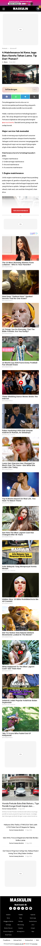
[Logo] (20, 9)
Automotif (13, 48)
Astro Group (34, 943)
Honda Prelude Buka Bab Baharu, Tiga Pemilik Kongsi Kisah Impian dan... (20, 804)
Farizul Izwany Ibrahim (9, 809)
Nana (5, 62)
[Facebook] (10, 908)
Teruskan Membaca (20, 210)
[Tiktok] (22, 908)
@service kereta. (8, 122)
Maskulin (4, 48)
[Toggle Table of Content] (33, 89)
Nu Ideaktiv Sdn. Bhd (19, 943)
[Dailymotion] (30, 908)
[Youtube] (26, 908)
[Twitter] (18, 908)
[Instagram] (14, 908)
